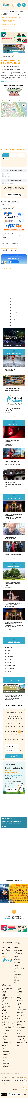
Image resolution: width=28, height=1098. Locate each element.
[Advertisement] (14, 283)
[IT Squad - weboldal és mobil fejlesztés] (24, 1094)
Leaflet (25, 116)
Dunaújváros (9, 15)
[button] (14, 110)
